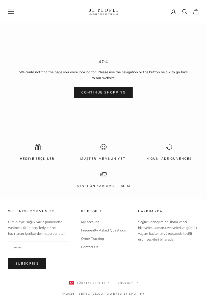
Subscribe (27, 263)
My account (90, 222)
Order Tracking (92, 238)
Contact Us (89, 247)
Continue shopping (103, 92)
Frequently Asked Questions (103, 230)
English (125, 283)
